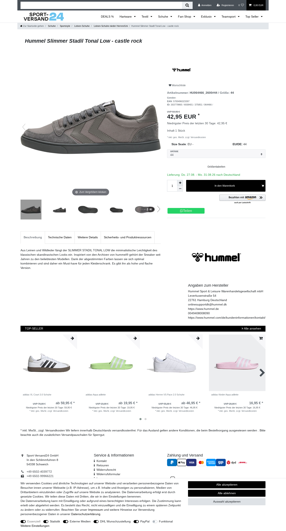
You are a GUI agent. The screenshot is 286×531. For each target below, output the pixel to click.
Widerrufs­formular (108, 474)
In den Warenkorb (225, 185)
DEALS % (107, 16)
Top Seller (252, 16)
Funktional (166, 521)
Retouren (103, 465)
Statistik (55, 521)
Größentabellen (216, 166)
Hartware (126, 16)
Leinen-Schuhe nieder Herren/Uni (110, 26)
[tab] (33, 237)
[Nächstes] (157, 127)
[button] (242, 199)
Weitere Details (88, 237)
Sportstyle (64, 26)
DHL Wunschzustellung (115, 521)
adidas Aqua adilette (96, 394)
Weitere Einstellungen (35, 525)
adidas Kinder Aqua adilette (224, 394)
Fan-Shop (185, 16)
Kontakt (102, 461)
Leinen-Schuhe (82, 26)
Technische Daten (60, 237)
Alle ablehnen (227, 493)
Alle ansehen (252, 328)
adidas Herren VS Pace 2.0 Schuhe (166, 394)
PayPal (144, 521)
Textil (145, 16)
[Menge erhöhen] (180, 183)
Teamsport (229, 16)
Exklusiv (207, 16)
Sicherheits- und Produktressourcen (127, 237)
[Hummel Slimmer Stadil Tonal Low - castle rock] (31, 210)
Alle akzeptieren (226, 484)
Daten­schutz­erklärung (85, 514)
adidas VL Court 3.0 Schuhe (37, 394)
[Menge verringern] (180, 189)
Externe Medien (80, 521)
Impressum (95, 509)
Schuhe (163, 16)
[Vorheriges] (24, 127)
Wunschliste (178, 85)
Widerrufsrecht (106, 469)
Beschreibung (33, 237)
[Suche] (187, 5)
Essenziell (33, 521)
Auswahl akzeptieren (227, 501)
